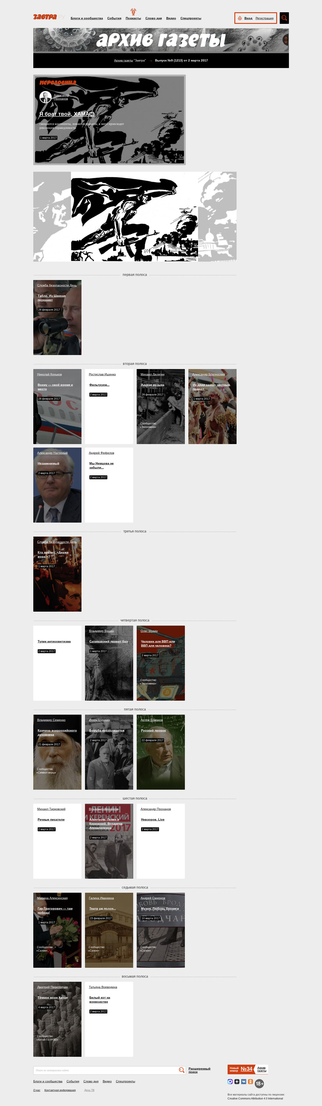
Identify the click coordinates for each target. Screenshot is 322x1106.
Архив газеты (123, 60)
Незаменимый (48, 463)
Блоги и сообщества (87, 18)
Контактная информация (60, 1090)
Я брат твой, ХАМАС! (66, 114)
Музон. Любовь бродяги (160, 908)
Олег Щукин (149, 631)
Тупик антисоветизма (54, 641)
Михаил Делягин (153, 374)
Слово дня (153, 18)
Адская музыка (152, 385)
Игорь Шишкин (99, 720)
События (114, 18)
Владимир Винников (103, 809)
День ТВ (89, 1090)
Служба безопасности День (57, 285)
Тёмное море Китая (53, 997)
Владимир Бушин (101, 631)
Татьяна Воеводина (103, 987)
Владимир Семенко (51, 720)
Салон (42, 950)
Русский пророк (153, 730)
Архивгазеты (261, 1069)
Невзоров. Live (153, 819)
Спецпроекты (190, 18)
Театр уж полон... (102, 908)
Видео (171, 18)
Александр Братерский (208, 374)
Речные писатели (51, 819)
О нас (36, 1090)
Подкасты (133, 18)
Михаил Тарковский (51, 809)
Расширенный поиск (200, 1070)
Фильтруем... (99, 385)
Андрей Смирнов (153, 898)
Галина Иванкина (101, 898)
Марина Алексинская (52, 898)
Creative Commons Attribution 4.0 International (255, 1098)
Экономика (148, 427)
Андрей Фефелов (101, 453)
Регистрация (265, 18)
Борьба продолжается (106, 730)
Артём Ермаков (152, 720)
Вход (248, 18)
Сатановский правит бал (108, 641)
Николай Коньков (49, 374)
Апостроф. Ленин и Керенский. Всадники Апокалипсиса (105, 824)
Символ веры (46, 772)
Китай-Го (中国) (47, 1039)
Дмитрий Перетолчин (52, 987)
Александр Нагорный (52, 453)
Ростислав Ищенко (102, 374)
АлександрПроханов (61, 96)
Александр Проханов (156, 809)
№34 (246, 1069)
